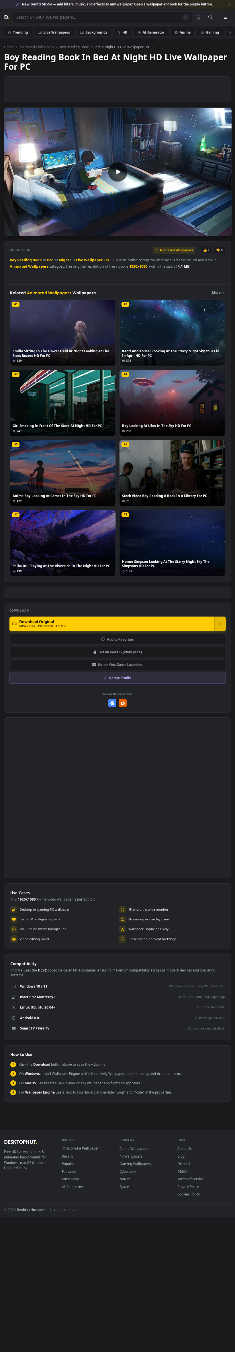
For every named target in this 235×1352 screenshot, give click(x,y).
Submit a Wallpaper (82, 1148)
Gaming (212, 32)
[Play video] (118, 171)
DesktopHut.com (30, 1209)
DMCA (182, 1171)
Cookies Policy (188, 1194)
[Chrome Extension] (112, 703)
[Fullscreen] (224, 231)
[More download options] (220, 624)
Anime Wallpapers (134, 1148)
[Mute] (192, 231)
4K (125, 32)
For (106, 260)
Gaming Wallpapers (135, 1163)
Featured (69, 1171)
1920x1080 (138, 266)
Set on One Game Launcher (120, 665)
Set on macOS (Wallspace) (120, 652)
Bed (50, 260)
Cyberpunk (128, 1171)
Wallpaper (93, 260)
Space (124, 1186)
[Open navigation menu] (225, 17)
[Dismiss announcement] (229, 4)
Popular (68, 1163)
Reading (24, 260)
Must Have (70, 1179)
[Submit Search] (210, 17)
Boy (13, 260)
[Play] (11, 231)
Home (9, 47)
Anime (185, 32)
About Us (184, 1148)
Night (64, 260)
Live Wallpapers (56, 32)
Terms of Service (190, 1179)
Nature (125, 1179)
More (216, 292)
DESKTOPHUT (20, 1141)
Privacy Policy (188, 1186)
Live (79, 260)
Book (37, 260)
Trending (20, 32)
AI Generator (153, 32)
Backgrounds (96, 32)
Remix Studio (120, 677)
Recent (67, 1156)
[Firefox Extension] (123, 703)
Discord (183, 1163)
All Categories (73, 1186)
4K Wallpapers (131, 1156)
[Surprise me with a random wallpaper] (198, 17)
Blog (181, 1156)
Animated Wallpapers (37, 47)
